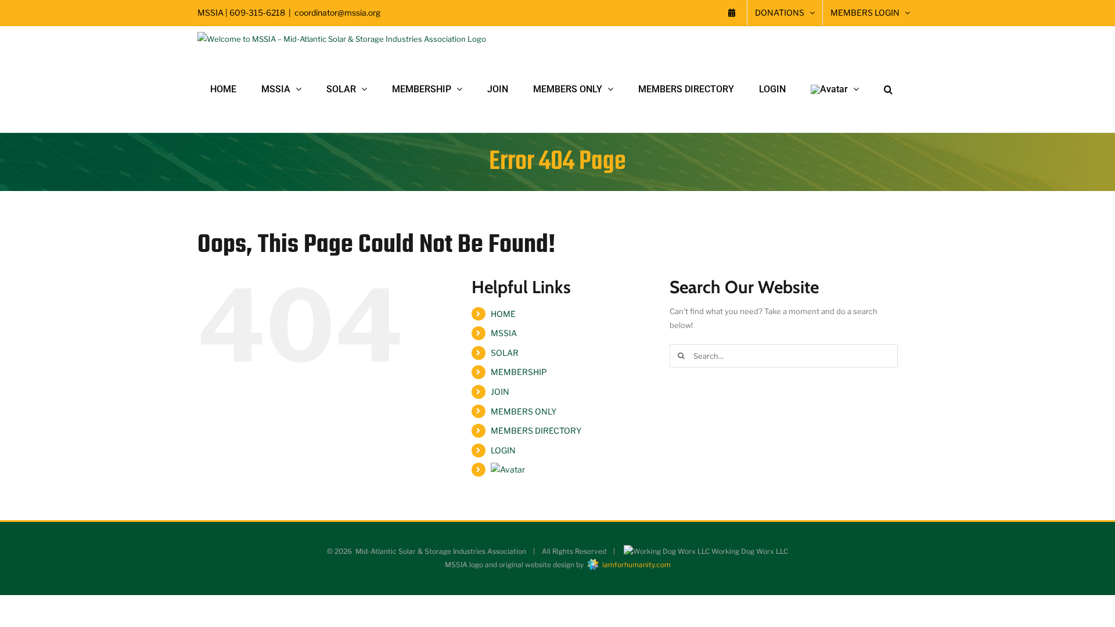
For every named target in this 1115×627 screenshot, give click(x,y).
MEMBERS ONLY (523, 411)
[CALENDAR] (732, 13)
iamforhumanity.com (635, 564)
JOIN (500, 392)
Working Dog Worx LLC (749, 551)
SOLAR (505, 353)
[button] (888, 89)
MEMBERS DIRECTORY (536, 430)
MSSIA (504, 333)
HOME (503, 314)
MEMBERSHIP (519, 372)
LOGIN (503, 450)
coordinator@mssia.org (337, 12)
